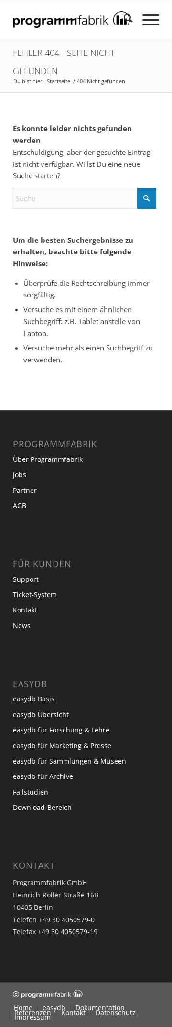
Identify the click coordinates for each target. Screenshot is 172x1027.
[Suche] (123, 19)
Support (26, 579)
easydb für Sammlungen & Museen (69, 760)
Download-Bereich (42, 807)
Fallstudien (30, 792)
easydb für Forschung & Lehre (61, 729)
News (22, 625)
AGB (19, 505)
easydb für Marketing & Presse (62, 745)
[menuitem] (123, 19)
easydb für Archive (43, 776)
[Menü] (146, 19)
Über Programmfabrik (48, 459)
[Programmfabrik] (71, 19)
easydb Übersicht (41, 714)
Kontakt (25, 609)
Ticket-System (35, 594)
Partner (25, 490)
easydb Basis (33, 698)
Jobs (19, 474)
